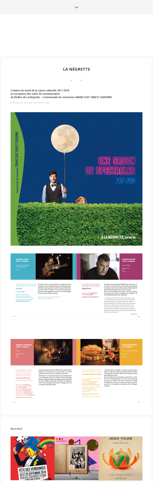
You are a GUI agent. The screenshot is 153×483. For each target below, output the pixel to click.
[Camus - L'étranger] (72, 110)
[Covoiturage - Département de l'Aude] (81, 110)
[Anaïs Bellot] (76, 50)
